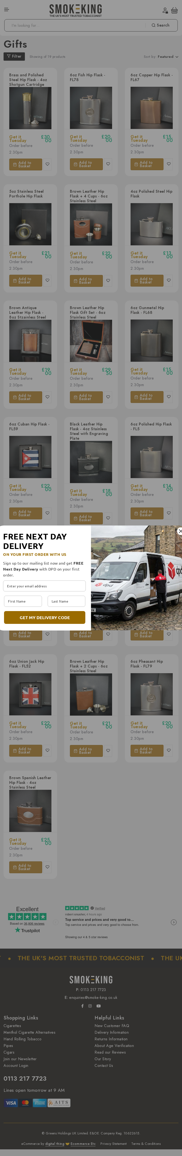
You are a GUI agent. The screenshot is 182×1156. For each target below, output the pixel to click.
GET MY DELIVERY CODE (45, 617)
